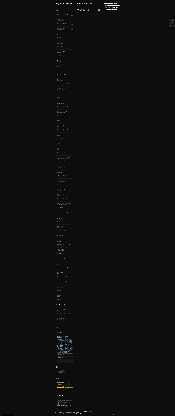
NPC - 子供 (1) (60, 227)
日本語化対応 (64, 352)
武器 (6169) (59, 296)
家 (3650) (59, 240)
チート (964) (60, 103)
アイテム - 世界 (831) (61, 185)
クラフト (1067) (60, 126)
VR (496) (59, 291)
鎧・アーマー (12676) (61, 75)
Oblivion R (60, 384)
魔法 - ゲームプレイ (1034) (62, 199)
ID (115, 7)
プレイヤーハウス (62, 347)
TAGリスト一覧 (60, 328)
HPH (71, 338)
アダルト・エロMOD (61, 310)
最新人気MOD (60, 47)
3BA (58, 336)
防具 (58, 354)
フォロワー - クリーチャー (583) (64, 158)
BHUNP (63, 336)
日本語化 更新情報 (61, 29)
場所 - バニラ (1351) (61, 194)
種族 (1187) (62, 254)
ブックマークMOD (61, 52)
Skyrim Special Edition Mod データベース (75, 3)
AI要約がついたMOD (61, 24)
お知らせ (60, 404)
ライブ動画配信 (60, 56)
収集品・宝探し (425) (63, 116)
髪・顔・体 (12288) (61, 89)
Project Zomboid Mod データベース (64, 400)
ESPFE (59, 338)
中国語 (63, 349)
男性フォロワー (66, 353)
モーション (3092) (61, 70)
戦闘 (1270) (59, 121)
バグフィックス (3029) (62, 93)
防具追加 (61, 354)
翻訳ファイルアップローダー (63, 323)
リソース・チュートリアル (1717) (64, 213)
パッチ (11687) (60, 236)
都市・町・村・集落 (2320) (62, 107)
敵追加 (59, 352)
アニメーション (59, 341)
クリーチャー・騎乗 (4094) (62, 130)
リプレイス (68, 348)
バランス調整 (61, 344)
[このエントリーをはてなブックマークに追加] (113, 414)
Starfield (60, 391)
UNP (71, 340)
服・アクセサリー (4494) (62, 112)
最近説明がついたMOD (62, 20)
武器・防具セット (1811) (62, 300)
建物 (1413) (59, 98)
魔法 (63, 354)
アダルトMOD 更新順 (61, 319)
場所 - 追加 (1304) (61, 190)
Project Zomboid (68, 384)
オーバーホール (70, 341)
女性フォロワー (65, 351)
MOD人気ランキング (61, 43)
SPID (70, 340)
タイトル (107, 7)
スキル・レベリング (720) (62, 268)
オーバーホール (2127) (62, 231)
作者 (113, 7)
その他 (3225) (60, 208)
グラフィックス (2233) (62, 286)
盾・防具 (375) (60, 80)
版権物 (63, 353)
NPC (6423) (59, 222)
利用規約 (90, 411)
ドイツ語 (60, 343)
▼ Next (171, 22)
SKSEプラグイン (65, 340)
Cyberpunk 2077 (60, 386)
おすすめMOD (60, 33)
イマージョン (65, 341)
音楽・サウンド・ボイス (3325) (63, 84)
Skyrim (68, 382)
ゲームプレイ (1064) (61, 162)
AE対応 (60, 336)
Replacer (60, 340)
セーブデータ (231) (61, 259)
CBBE (66, 336)
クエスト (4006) (60, 250)
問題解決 (71, 349)
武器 (57, 353)
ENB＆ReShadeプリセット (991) (64, 245)
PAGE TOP (172, 25)
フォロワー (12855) (61, 153)
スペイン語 (70, 342)
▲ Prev (171, 20)
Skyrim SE (60, 382)
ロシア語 (60, 349)
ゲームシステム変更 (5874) (62, 167)
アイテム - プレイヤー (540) (63, 181)
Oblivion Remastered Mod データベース (65, 403)
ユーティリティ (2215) (62, 282)
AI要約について (61, 401)
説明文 (110, 7)
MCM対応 (58, 339)
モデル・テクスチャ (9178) (62, 217)
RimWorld (69, 388)
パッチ (65, 344)
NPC (65, 339)
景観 (70, 352)
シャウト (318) (60, 263)
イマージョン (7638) (61, 176)
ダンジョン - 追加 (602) (62, 139)
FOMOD (63, 338)
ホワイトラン (67, 347)
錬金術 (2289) (60, 66)
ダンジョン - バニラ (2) (62, 144)
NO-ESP (62, 339)
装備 (70, 353)
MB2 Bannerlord (68, 391)
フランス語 (65, 346)
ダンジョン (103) (60, 135)
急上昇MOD (59, 38)
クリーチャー (59, 342)
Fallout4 (69, 386)
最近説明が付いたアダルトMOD (63, 314)
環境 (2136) (59, 149)
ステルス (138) (60, 273)
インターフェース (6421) (62, 277)
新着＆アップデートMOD (62, 15)
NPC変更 (68, 339)
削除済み (67, 349)
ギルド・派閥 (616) (61, 172)
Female (67, 338)
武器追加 (60, 353)
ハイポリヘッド (65, 343)
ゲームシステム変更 (64, 342)
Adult (117, 7)
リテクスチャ (61, 348)
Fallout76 (61, 388)
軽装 (72, 353)
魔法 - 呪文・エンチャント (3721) (64, 204)
